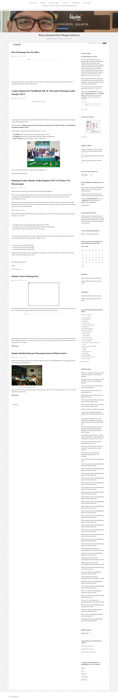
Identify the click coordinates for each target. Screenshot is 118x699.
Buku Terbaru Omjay (54, 2)
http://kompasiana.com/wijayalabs (93, 75)
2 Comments (15, 187)
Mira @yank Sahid (87, 351)
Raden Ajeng (85, 353)
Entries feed (83, 674)
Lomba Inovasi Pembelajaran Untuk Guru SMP (91, 160)
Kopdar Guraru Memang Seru (25, 276)
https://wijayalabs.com (17, 269)
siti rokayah (83, 379)
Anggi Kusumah (86, 319)
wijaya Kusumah (84, 412)
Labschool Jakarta (85, 361)
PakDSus (83, 567)
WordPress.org (84, 679)
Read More (15, 346)
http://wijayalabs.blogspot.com (87, 646)
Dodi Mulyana (86, 326)
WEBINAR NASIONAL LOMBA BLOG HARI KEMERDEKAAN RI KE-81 (92, 413)
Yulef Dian (85, 321)
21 (96, 259)
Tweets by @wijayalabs (86, 314)
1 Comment (15, 56)
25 (86, 262)
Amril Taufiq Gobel (87, 317)
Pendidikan (43, 2)
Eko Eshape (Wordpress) (88, 328)
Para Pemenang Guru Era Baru (25, 52)
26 (89, 262)
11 (86, 257)
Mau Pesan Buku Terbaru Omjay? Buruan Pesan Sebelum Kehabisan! (92, 448)
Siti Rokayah (84, 609)
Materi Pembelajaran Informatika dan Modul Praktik (92, 155)
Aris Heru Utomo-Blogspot (88, 325)
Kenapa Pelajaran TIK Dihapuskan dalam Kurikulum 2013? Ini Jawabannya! (90, 454)
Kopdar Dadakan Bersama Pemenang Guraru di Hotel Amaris (39, 353)
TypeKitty (83, 409)
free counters (84, 136)
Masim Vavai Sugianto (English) (90, 346)
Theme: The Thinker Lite (14, 696)
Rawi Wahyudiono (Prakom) (89, 356)
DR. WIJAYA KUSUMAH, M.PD (88, 400)
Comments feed (84, 676)
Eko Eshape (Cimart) (87, 332)
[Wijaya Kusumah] (92, 104)
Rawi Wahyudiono (87, 355)
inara (82, 459)
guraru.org (40, 131)
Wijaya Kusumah (84, 101)
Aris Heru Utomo (86, 323)
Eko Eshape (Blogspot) (88, 330)
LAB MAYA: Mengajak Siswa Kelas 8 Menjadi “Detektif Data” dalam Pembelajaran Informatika (92, 374)
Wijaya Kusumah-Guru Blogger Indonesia (59, 35)
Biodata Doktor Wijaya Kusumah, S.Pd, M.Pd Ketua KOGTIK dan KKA (60, 5)
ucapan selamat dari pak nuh (19, 173)
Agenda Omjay (86, 2)
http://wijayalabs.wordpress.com (94, 88)
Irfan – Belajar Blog (87, 337)
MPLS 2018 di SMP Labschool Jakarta (95, 409)
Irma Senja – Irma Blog (88, 339)
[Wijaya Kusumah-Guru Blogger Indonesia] (59, 21)
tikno (82, 441)
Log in (82, 671)
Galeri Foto (65, 2)
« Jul (82, 266)
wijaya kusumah (33, 2)
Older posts (15, 404)
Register (83, 668)
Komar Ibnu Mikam (87, 340)
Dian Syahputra (84, 452)
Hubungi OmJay (76, 2)
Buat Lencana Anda (84, 109)
